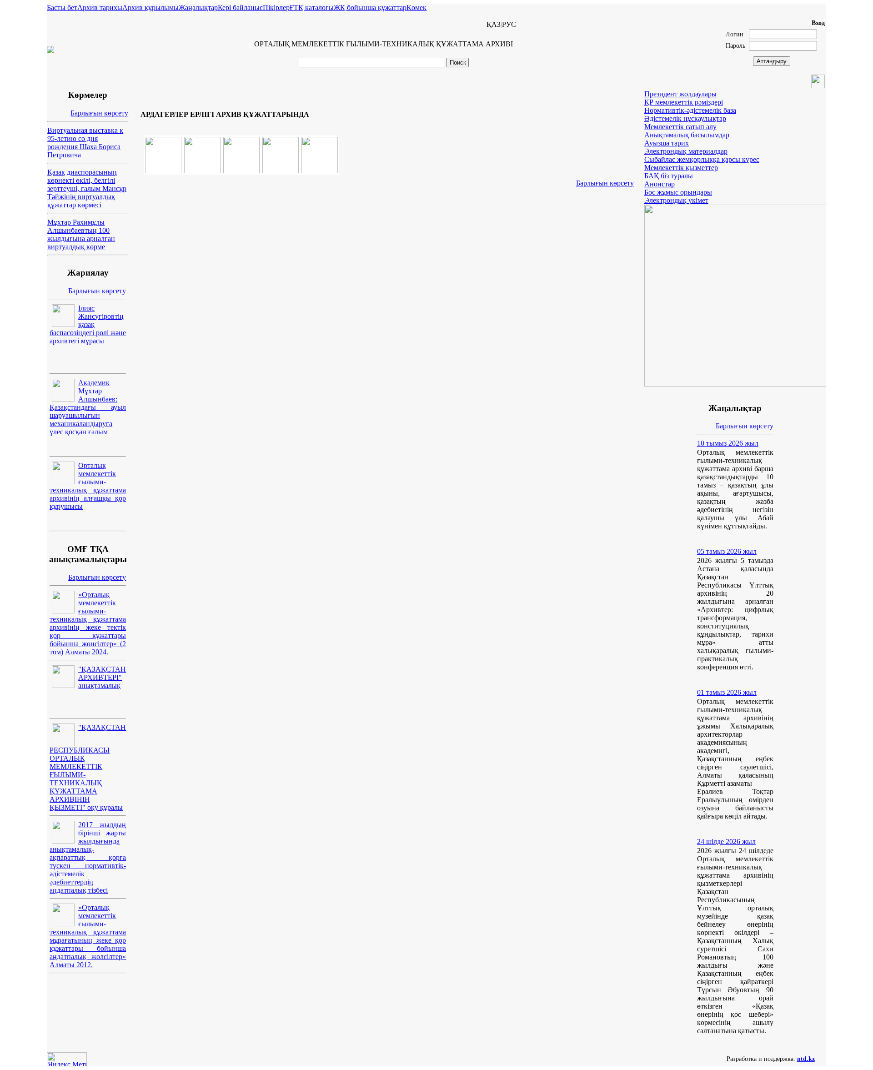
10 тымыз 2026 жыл (727, 443)
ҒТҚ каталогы (312, 7)
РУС (509, 24)
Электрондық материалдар (686, 151)
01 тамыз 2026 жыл (727, 692)
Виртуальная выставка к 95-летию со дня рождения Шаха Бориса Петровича (85, 142)
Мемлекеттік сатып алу (680, 127)
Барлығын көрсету (99, 113)
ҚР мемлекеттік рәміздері (683, 102)
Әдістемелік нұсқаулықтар (685, 118)
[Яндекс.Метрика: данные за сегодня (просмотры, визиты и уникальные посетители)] (67, 1059)
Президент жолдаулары (680, 94)
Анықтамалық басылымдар (686, 135)
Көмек (416, 7)
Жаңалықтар (198, 7)
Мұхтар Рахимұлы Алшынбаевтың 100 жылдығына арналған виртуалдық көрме (81, 234)
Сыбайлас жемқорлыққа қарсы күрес (701, 159)
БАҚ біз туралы (668, 176)
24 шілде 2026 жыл (726, 841)
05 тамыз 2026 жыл (727, 551)
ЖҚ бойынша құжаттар (370, 7)
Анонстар (659, 184)
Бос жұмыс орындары (678, 192)
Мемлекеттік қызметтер (681, 167)
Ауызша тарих (666, 143)
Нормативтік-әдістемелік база (690, 110)
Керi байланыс (240, 7)
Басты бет (62, 7)
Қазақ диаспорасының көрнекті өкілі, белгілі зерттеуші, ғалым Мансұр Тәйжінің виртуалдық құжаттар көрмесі (86, 188)
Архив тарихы (99, 7)
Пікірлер (276, 7)
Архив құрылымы (150, 7)
